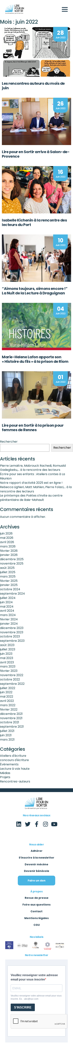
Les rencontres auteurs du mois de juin (33, 86)
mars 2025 (8, 576)
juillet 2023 (7, 649)
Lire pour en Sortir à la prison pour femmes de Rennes (32, 427)
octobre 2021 (9, 722)
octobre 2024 (10, 589)
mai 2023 (6, 658)
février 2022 (8, 709)
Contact (36, 911)
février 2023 (8, 671)
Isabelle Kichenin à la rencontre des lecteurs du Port (34, 222)
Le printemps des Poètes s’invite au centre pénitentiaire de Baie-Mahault (31, 497)
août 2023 (7, 645)
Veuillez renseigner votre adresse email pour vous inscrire (34, 977)
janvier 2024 (9, 623)
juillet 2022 (7, 688)
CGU (37, 925)
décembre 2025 (12, 559)
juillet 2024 (8, 598)
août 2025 (7, 568)
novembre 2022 (11, 675)
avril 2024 (7, 611)
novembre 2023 (11, 632)
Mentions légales (36, 918)
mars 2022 (7, 705)
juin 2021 (6, 735)
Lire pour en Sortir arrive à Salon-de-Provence (35, 154)
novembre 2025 (11, 563)
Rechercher (9, 442)
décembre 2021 (11, 714)
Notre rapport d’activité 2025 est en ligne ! (31, 483)
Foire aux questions (36, 904)
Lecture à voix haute (15, 769)
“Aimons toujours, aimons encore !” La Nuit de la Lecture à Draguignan (34, 291)
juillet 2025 (7, 572)
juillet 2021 (7, 731)
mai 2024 (6, 606)
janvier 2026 (9, 555)
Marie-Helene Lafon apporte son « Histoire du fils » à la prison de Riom (35, 359)
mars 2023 (7, 666)
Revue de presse (36, 898)
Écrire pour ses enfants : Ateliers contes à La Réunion (32, 476)
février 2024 (9, 619)
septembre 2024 (12, 593)
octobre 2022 (10, 679)
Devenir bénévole (36, 871)
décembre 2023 (11, 628)
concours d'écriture (14, 760)
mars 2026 (8, 546)
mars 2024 (8, 615)
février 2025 (9, 581)
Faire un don (36, 880)
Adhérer (36, 851)
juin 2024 (6, 602)
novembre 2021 (11, 718)
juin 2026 (6, 533)
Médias (5, 773)
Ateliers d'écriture (13, 756)
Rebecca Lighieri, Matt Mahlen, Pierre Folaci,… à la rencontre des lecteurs (36, 489)
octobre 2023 (10, 636)
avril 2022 (7, 701)
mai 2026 (6, 538)
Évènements (9, 764)
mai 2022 (6, 696)
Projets (5, 777)
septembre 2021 (12, 726)
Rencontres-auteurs (15, 781)
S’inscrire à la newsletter (36, 858)
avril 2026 (7, 542)
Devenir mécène (36, 864)
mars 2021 (7, 739)
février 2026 (9, 551)
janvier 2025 (9, 585)
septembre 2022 (12, 684)
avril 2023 (7, 662)
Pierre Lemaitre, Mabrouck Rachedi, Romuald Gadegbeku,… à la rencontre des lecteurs (33, 467)
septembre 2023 (12, 641)
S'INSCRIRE (22, 1007)
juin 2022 (6, 692)
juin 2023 (6, 654)
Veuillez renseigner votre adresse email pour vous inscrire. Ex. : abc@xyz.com (36, 997)
